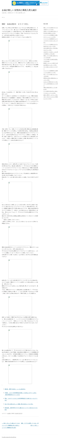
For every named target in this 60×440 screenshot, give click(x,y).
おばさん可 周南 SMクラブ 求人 (51, 82)
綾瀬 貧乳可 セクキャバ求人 (51, 95)
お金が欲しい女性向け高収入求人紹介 (19, 10)
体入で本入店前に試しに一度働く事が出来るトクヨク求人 (19, 404)
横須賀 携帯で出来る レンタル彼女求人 (15, 389)
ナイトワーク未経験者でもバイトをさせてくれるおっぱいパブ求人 (51, 40)
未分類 (8, 413)
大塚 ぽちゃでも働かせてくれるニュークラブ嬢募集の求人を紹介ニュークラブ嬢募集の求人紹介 (11, 425)
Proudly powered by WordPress (9, 437)
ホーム (3, 17)
